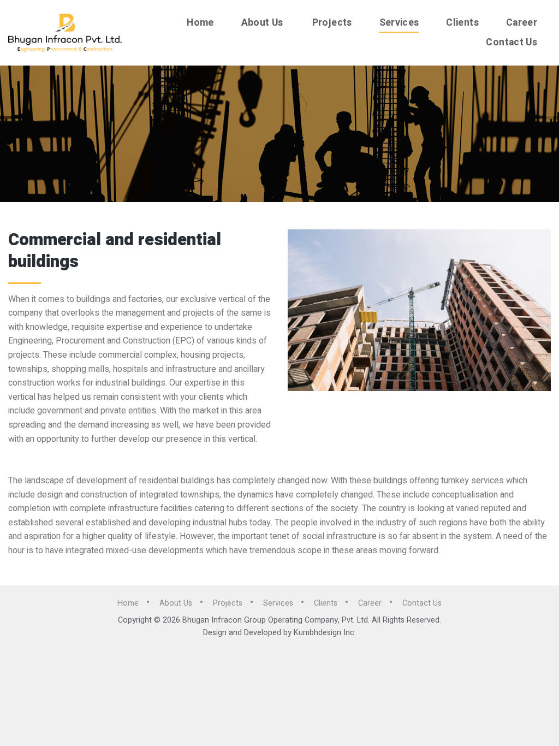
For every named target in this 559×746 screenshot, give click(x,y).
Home (200, 22)
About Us (262, 22)
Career (521, 22)
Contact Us (511, 42)
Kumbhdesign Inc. (325, 632)
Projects (332, 22)
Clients (462, 22)
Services (399, 22)
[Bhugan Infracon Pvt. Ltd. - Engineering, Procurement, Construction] (65, 33)
